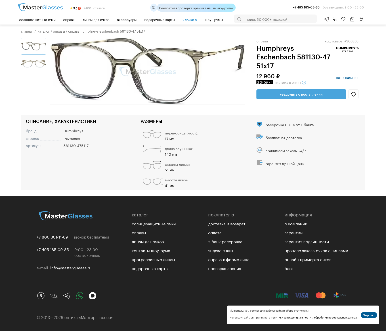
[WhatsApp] (79, 295)
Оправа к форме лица (229, 259)
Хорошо (369, 315)
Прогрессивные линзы (153, 259)
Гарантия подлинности (307, 241)
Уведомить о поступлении (301, 94)
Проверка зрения (224, 268)
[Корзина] (352, 21)
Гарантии (294, 232)
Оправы (69, 19)
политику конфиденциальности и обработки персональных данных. (314, 317)
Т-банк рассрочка (225, 241)
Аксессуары (127, 19)
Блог (289, 268)
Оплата (215, 232)
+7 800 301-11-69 (52, 236)
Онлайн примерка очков (308, 259)
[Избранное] (343, 19)
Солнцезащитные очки (37, 19)
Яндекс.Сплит (221, 250)
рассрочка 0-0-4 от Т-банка (290, 124)
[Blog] (40, 295)
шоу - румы (214, 19)
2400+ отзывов (94, 7)
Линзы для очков (96, 19)
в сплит (279, 82)
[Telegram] (66, 295)
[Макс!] (92, 295)
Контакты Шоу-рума (151, 250)
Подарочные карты (159, 19)
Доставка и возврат (226, 223)
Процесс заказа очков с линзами (316, 250)
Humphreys (73, 130)
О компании (296, 223)
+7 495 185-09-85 (53, 249)
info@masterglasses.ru (70, 267)
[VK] (53, 295)
